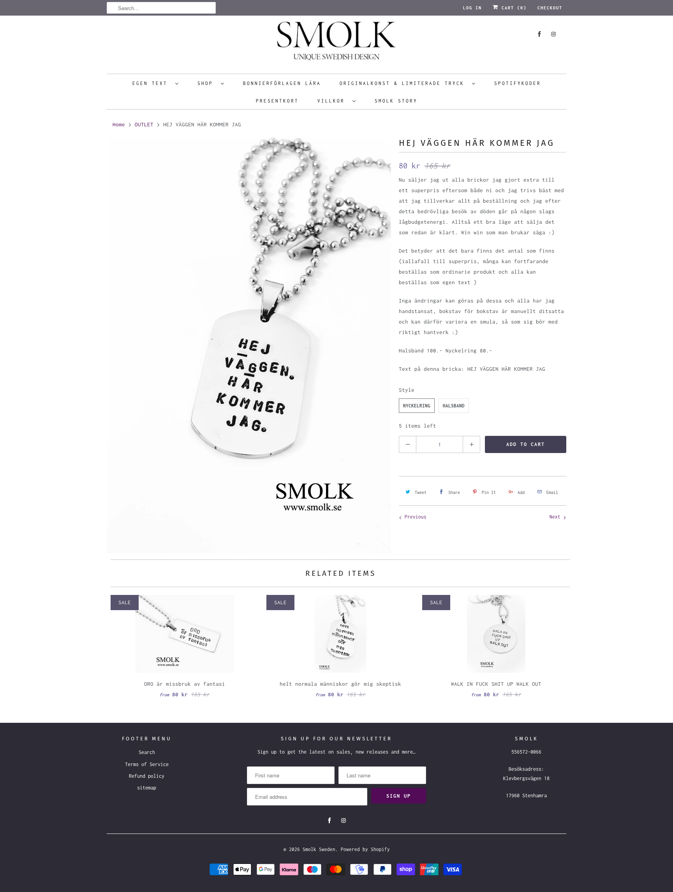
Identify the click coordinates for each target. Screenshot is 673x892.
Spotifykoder (517, 83)
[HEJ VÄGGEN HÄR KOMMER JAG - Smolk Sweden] (249, 346)
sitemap (146, 788)
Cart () (513, 7)
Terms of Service (147, 764)
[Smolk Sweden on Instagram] (553, 34)
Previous (414, 516)
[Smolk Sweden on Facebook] (539, 34)
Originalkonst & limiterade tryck (404, 83)
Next (556, 516)
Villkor (333, 100)
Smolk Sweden (319, 849)
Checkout (549, 7)
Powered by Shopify (365, 849)
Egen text (151, 83)
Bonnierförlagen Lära (282, 83)
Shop (207, 83)
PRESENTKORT (277, 100)
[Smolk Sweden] (336, 43)
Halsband (454, 405)
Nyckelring (416, 405)
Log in (472, 7)
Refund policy (146, 776)
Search (147, 752)
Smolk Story (396, 100)
